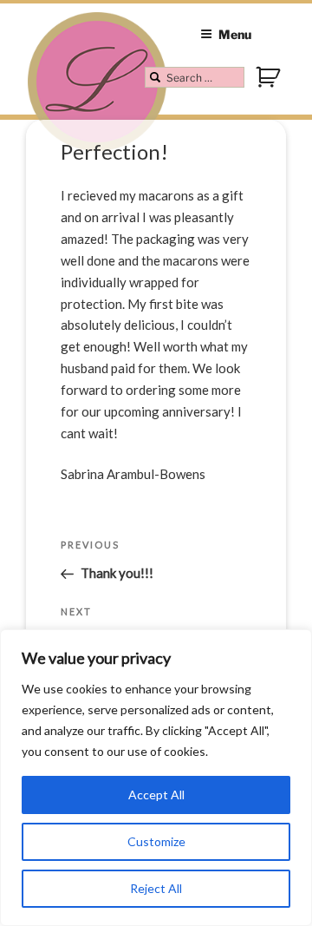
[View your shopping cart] (270, 85)
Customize (156, 841)
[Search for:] (194, 77)
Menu (234, 34)
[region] (156, 777)
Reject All (156, 888)
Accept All (156, 794)
